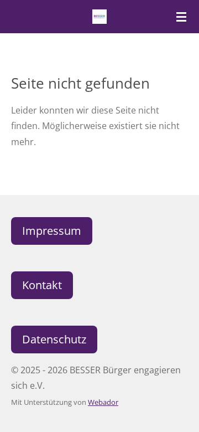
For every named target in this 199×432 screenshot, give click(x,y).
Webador (103, 402)
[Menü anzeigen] (181, 17)
